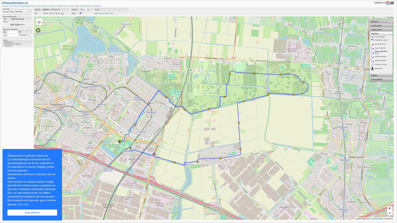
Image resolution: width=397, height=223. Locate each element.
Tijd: (35, 13)
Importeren (8, 46)
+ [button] (390, 208)
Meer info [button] (23, 204)
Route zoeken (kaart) (39, 6)
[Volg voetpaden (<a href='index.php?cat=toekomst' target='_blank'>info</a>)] (372, 52)
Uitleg (59, 6)
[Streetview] (372, 68)
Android (83, 6)
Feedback (97, 6)
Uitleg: (73, 13)
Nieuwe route (8, 6)
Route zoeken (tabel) (22, 6)
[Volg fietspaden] (372, 60)
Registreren (8, 42)
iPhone (89, 6)
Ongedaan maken (381, 40)
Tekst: (5, 22)
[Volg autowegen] (372, 56)
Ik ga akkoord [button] (32, 212)
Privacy (65, 6)
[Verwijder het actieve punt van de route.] (372, 44)
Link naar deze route (105, 13)
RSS (77, 6)
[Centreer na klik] (372, 64)
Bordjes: (74, 10)
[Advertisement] (14, 99)
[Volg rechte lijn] (372, 48)
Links (72, 6)
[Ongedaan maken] (372, 40)
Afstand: (37, 10)
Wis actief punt (380, 44)
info (377, 53)
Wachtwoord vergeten (12, 44)
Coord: (97, 10)
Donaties (52, 6)
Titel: (5, 19)
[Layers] (39, 21)
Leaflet (358, 218)
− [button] (390, 213)
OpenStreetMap (378, 218)
